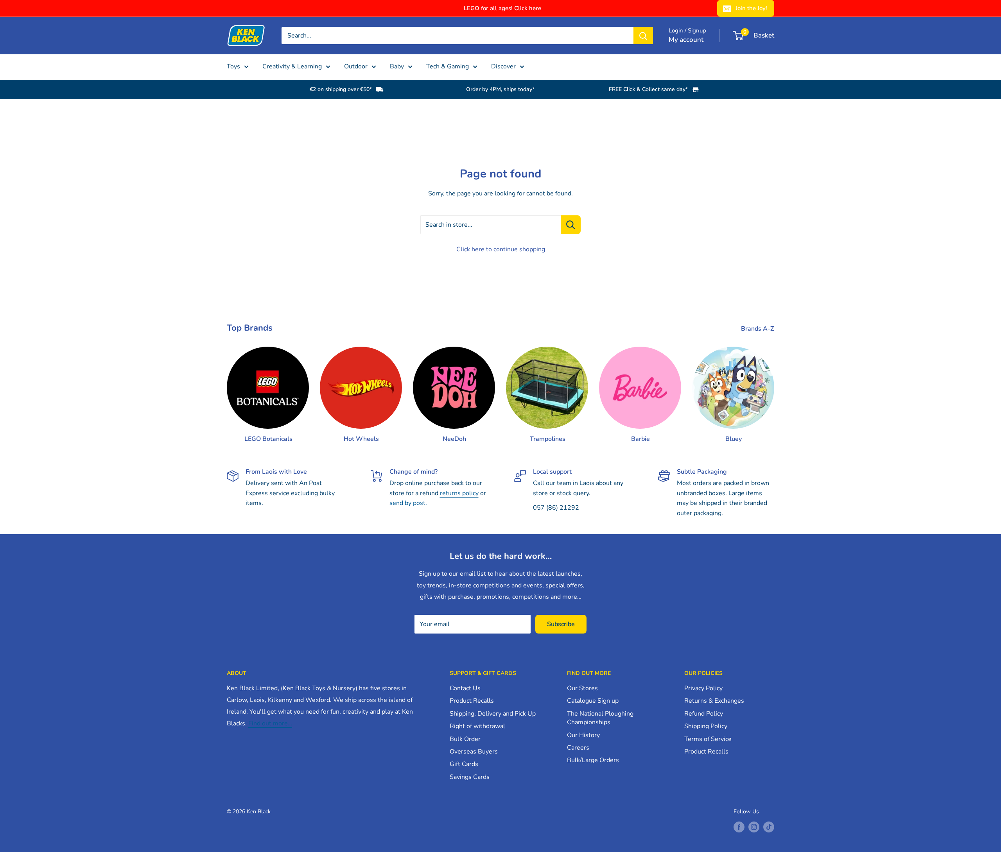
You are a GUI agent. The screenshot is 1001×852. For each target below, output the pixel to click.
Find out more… (270, 723)
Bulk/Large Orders (593, 760)
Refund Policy (703, 713)
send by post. (408, 503)
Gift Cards (464, 764)
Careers (578, 747)
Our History (583, 735)
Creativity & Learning (292, 66)
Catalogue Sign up (593, 700)
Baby (397, 66)
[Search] (643, 35)
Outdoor (356, 66)
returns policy (459, 493)
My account (686, 39)
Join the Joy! (751, 8)
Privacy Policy (703, 688)
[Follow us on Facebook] (739, 827)
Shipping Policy (705, 726)
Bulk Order (465, 739)
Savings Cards (470, 777)
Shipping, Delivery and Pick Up (493, 713)
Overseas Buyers (474, 751)
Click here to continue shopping (500, 249)
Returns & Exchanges (714, 700)
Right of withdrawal (477, 726)
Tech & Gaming (447, 66)
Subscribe (561, 624)
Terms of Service (708, 739)
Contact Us (465, 688)
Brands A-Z (758, 328)
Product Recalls (472, 700)
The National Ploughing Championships (600, 718)
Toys (233, 66)
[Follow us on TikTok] (768, 827)
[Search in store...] (571, 224)
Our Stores (582, 688)
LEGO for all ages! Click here (502, 8)
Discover (503, 66)
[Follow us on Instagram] (753, 827)
